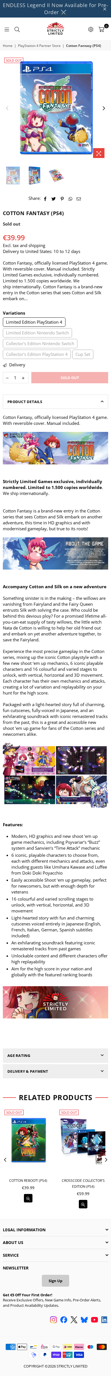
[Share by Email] (79, 198)
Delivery (16, 364)
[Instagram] (53, 1320)
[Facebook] (63, 1320)
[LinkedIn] (104, 1320)
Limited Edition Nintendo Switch (37, 333)
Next (104, 108)
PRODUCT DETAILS (24, 401)
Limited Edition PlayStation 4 (34, 322)
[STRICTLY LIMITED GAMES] (55, 29)
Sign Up (55, 1280)
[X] (74, 1320)
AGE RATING (18, 1055)
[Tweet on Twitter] (54, 198)
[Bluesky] (84, 1320)
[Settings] (91, 29)
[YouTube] (94, 1320)
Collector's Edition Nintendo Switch (40, 343)
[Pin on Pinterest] (62, 198)
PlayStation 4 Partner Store (39, 46)
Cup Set (82, 354)
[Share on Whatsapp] (70, 198)
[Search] (17, 29)
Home (8, 46)
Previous (7, 108)
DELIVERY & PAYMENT (27, 1071)
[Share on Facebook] (45, 198)
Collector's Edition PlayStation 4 (37, 354)
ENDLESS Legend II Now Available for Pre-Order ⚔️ (55, 9)
